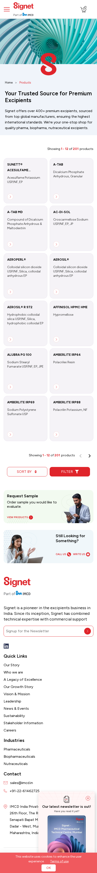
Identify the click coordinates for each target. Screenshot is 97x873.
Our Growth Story (18, 687)
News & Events (16, 708)
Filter (67, 471)
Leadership (12, 701)
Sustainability (14, 716)
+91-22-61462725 (24, 791)
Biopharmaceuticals (19, 756)
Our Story (11, 665)
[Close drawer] (88, 798)
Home (9, 82)
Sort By (24, 471)
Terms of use (59, 861)
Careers (10, 730)
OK (48, 868)
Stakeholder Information (23, 723)
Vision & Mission (17, 694)
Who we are (13, 672)
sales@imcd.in (21, 783)
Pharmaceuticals (17, 749)
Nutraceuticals (16, 764)
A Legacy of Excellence (23, 679)
